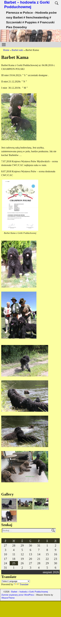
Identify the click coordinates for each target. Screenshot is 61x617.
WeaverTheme (8, 598)
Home (6, 50)
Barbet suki (17, 50)
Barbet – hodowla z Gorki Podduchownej (27, 4)
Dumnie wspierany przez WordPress (17, 595)
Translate (24, 584)
